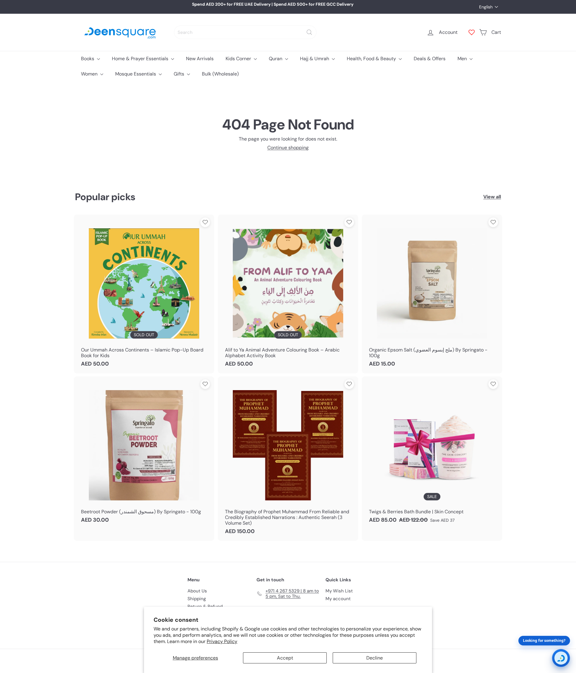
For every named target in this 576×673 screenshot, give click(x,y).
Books (88, 58)
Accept (285, 658)
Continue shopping (288, 147)
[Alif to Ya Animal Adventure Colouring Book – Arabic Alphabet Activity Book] (288, 294)
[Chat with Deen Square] (561, 658)
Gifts (179, 74)
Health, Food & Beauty (372, 58)
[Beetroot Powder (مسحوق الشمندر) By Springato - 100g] (144, 452)
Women (90, 74)
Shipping (197, 599)
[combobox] (245, 32)
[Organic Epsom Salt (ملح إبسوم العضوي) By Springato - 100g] (432, 294)
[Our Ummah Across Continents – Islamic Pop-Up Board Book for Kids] (144, 294)
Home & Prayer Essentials (141, 58)
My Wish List (339, 591)
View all (492, 197)
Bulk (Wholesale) (220, 74)
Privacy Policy (222, 641)
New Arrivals (200, 58)
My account (338, 599)
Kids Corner (239, 58)
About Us (197, 591)
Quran (276, 58)
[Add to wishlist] (205, 222)
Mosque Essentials (136, 74)
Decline (374, 658)
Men (463, 58)
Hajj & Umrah (315, 58)
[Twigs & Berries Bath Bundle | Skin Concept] (432, 452)
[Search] (309, 32)
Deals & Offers (430, 58)
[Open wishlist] (471, 32)
